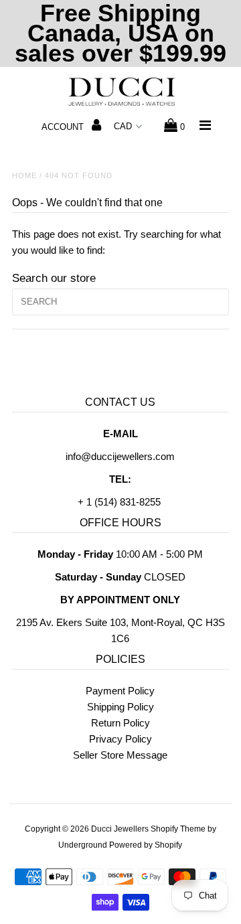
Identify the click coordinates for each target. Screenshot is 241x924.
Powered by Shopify (145, 845)
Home (24, 175)
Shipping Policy (120, 706)
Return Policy (120, 722)
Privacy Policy (120, 739)
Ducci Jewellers (120, 829)
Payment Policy (120, 690)
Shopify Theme (178, 829)
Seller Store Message (120, 755)
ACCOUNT (64, 127)
